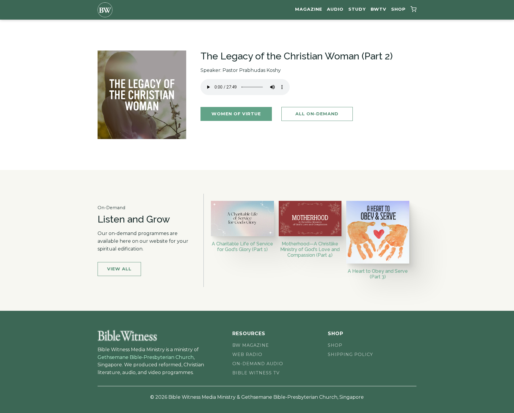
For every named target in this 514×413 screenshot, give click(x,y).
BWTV (378, 9)
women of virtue (236, 113)
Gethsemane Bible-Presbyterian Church (146, 357)
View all (119, 269)
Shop (398, 9)
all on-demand (317, 113)
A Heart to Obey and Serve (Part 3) (378, 274)
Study (357, 9)
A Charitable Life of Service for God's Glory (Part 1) (242, 246)
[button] (413, 10)
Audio (335, 9)
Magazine (308, 9)
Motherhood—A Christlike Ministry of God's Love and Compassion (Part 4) (310, 249)
